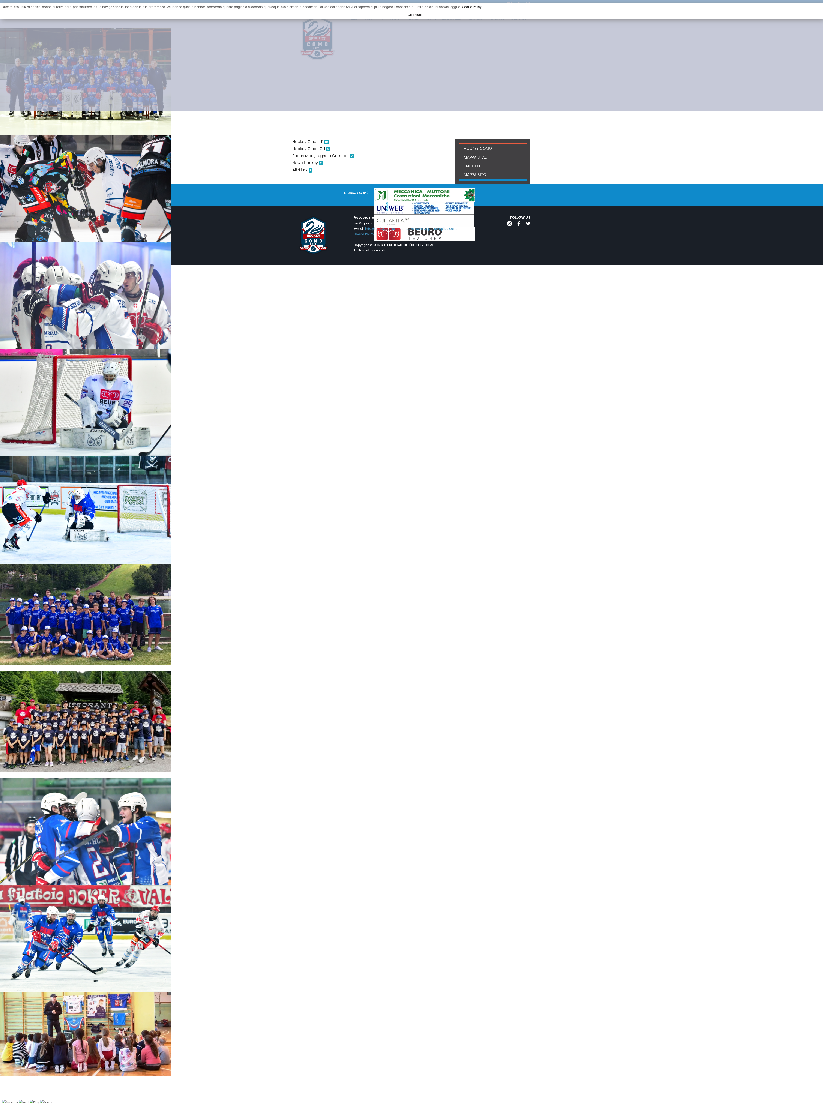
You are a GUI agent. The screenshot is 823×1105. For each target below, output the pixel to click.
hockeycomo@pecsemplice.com (431, 229)
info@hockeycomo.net (383, 229)
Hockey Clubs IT (308, 141)
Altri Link (300, 170)
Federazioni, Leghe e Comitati (321, 155)
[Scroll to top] (814, 1096)
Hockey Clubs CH (309, 148)
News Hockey (305, 162)
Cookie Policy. (472, 7)
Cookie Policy (364, 234)
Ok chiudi (415, 15)
